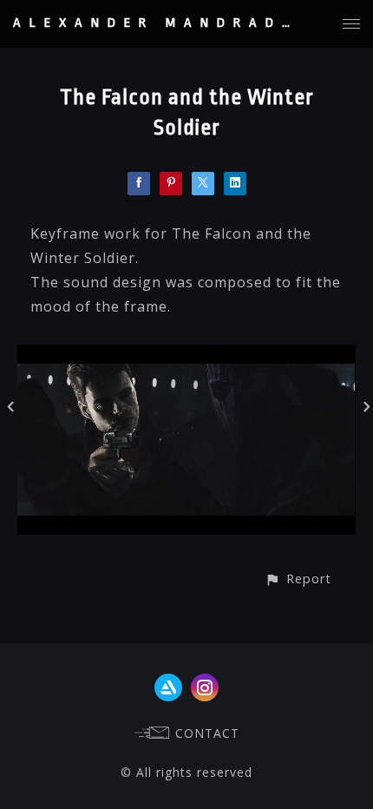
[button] (298, 578)
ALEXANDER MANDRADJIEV (174, 23)
